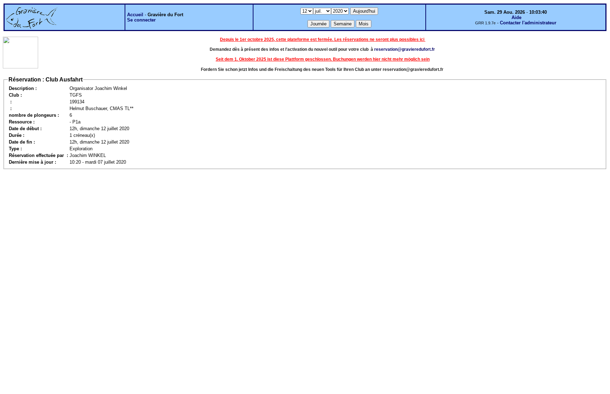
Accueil (135, 14)
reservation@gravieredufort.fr (404, 49)
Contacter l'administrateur (528, 22)
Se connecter (141, 20)
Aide (516, 17)
